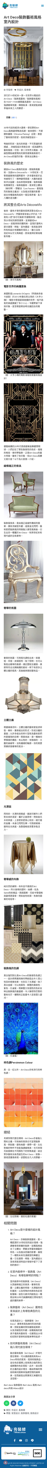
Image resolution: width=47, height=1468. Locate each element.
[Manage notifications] (6, 1462)
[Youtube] (20, 1440)
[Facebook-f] (14, 1440)
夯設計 (20, 90)
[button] (42, 6)
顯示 (14, 118)
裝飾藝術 (25, 1413)
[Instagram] (26, 1440)
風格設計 (34, 1413)
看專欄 (27, 90)
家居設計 (15, 1413)
